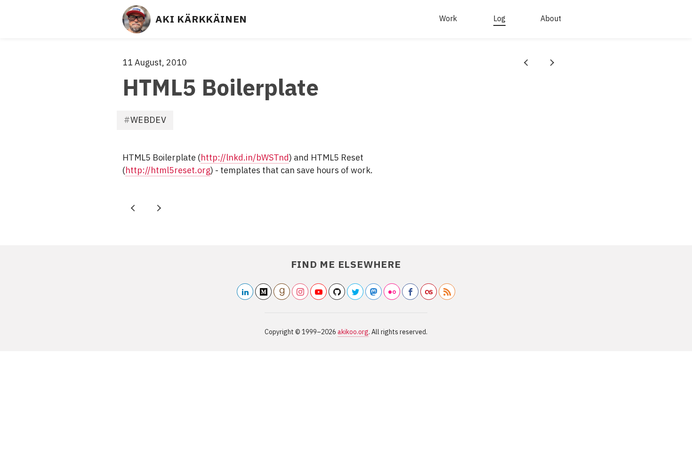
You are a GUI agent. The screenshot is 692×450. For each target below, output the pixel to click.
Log (499, 18)
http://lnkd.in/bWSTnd (245, 157)
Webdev (148, 119)
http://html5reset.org (167, 170)
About (550, 18)
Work (448, 18)
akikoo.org (353, 332)
